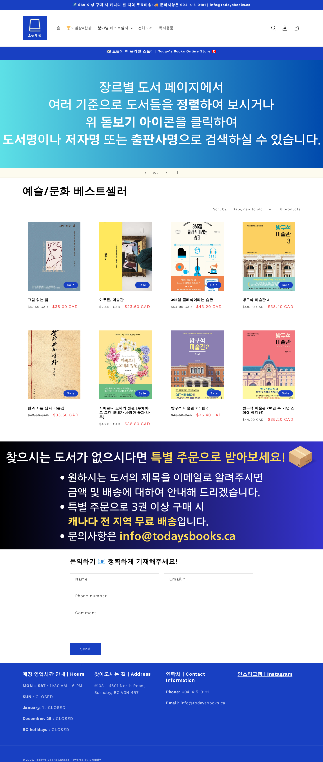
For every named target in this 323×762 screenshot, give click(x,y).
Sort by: (220, 209)
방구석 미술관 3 (256, 300)
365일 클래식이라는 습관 (192, 300)
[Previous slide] (145, 173)
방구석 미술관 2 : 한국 (190, 408)
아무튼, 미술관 (111, 300)
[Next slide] (166, 173)
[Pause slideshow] (177, 173)
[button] (115, 28)
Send (85, 649)
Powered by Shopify (86, 759)
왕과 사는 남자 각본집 (46, 408)
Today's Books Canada (52, 759)
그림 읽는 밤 (38, 300)
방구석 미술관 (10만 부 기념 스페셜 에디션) (269, 410)
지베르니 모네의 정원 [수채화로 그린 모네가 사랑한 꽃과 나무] (124, 412)
